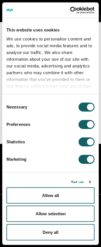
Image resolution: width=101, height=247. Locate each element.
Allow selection (51, 213)
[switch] (87, 124)
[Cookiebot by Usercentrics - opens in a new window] (71, 10)
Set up (77, 182)
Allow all (50, 195)
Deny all (50, 232)
